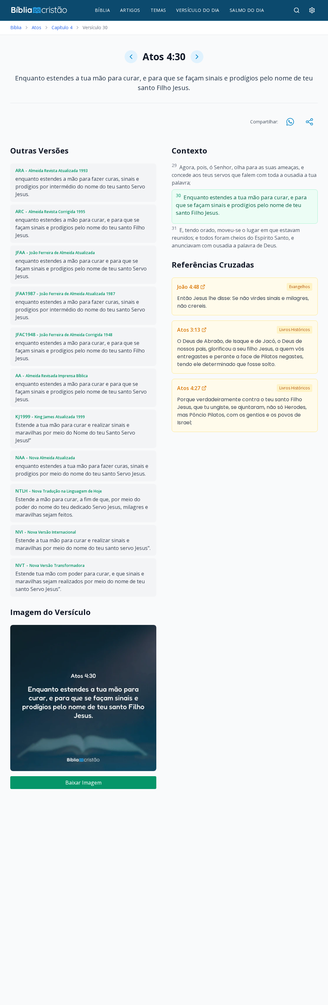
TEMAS (158, 10)
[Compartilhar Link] (309, 121)
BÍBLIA (102, 10)
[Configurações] (312, 10)
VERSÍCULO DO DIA (197, 10)
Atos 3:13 (188, 329)
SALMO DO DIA (247, 10)
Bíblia (15, 27)
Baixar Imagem (83, 782)
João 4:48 (188, 286)
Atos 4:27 (188, 388)
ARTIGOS (130, 10)
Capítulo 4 (62, 27)
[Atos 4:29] (131, 56)
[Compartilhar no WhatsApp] (290, 121)
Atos (36, 27)
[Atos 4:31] (197, 56)
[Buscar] (296, 10)
